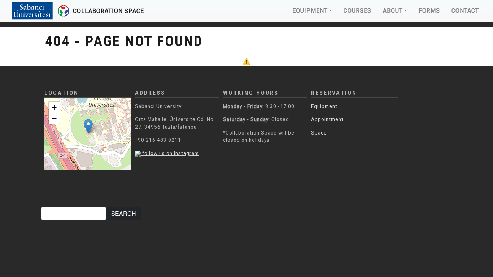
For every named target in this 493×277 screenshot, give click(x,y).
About (393, 10)
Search (123, 213)
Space (319, 133)
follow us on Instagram (170, 153)
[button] (88, 126)
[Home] (40, 11)
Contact (465, 10)
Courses (357, 10)
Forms (429, 10)
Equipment (310, 10)
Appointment (327, 119)
